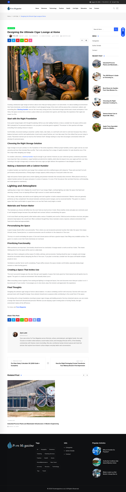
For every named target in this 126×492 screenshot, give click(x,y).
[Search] (114, 8)
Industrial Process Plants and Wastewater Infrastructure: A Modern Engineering (33, 423)
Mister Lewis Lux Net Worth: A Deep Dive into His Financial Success (110, 474)
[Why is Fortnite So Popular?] (96, 451)
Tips (38, 471)
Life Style (75, 8)
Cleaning (39, 454)
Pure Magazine (21, 307)
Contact (96, 8)
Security (47, 466)
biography (44, 449)
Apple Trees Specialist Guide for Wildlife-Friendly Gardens (110, 128)
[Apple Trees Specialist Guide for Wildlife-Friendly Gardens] (96, 127)
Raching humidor (23, 109)
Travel (44, 471)
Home (37, 8)
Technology (53, 8)
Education (84, 8)
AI (37, 449)
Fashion (61, 8)
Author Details (96, 45)
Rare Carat (54, 462)
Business (44, 8)
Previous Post (17, 361)
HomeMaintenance (42, 462)
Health (68, 8)
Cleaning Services (50, 454)
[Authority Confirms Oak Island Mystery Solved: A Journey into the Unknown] (96, 462)
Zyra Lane (15, 36)
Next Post (80, 361)
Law (90, 8)
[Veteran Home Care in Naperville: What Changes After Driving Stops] (96, 114)
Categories (95, 41)
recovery (39, 466)
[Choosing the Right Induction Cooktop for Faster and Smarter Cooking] (96, 102)
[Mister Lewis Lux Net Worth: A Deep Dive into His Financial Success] (96, 473)
